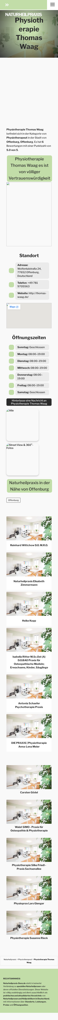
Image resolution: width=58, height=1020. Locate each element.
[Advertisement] (29, 91)
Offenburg (13, 500)
